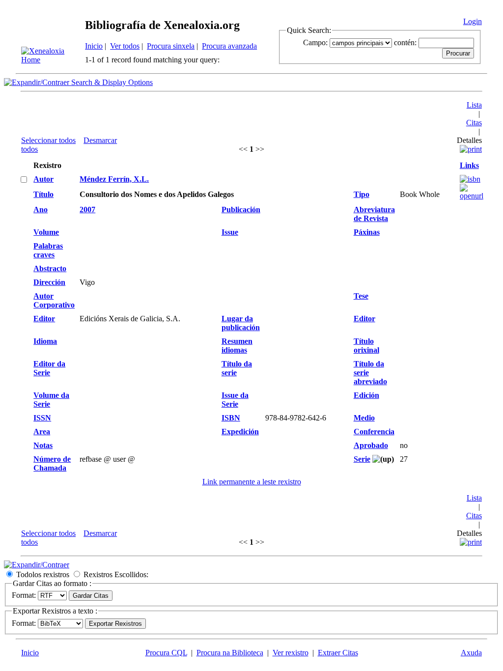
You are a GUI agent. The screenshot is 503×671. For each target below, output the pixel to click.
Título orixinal (366, 345)
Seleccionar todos (48, 140)
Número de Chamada (52, 463)
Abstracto (49, 268)
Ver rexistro (290, 652)
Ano (40, 209)
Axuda (471, 652)
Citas (474, 122)
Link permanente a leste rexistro (251, 481)
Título (43, 194)
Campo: (315, 42)
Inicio (94, 46)
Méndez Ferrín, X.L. (114, 179)
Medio (364, 418)
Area (41, 431)
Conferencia (374, 431)
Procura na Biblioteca (229, 652)
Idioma (45, 341)
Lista (474, 105)
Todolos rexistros (42, 574)
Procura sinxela (171, 46)
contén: (405, 42)
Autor (43, 179)
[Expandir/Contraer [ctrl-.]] (36, 564)
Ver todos (125, 46)
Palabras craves (48, 250)
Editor (44, 318)
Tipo (361, 194)
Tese (361, 296)
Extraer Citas (338, 652)
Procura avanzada (229, 46)
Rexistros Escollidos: (116, 574)
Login (472, 21)
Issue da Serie (235, 399)
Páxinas (367, 232)
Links (469, 165)
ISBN (231, 418)
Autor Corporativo (54, 300)
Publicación (241, 209)
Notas (43, 445)
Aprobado (371, 445)
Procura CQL (166, 652)
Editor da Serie (49, 368)
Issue (230, 232)
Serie (362, 459)
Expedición (240, 431)
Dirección (49, 282)
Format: (24, 595)
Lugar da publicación (241, 323)
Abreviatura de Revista (374, 214)
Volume (46, 232)
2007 (87, 209)
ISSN (42, 418)
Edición (366, 395)
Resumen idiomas (237, 345)
